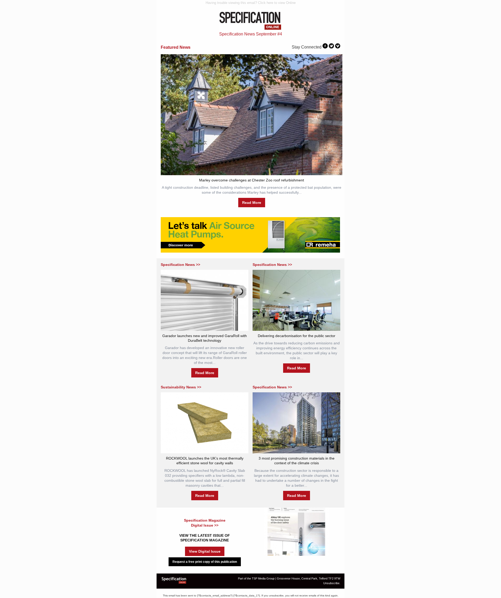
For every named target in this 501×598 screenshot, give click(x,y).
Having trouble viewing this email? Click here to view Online (251, 3)
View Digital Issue (204, 551)
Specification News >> (180, 265)
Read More (251, 202)
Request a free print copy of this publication (204, 562)
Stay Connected (306, 47)
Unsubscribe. (331, 583)
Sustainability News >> (181, 387)
